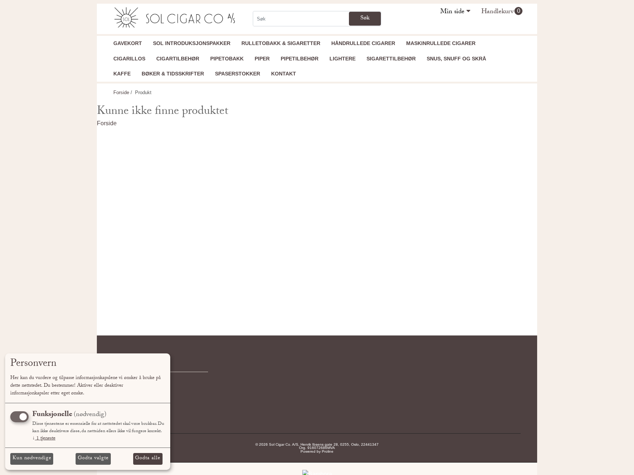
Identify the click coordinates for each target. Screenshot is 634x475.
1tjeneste (43, 438)
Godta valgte (93, 458)
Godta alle (147, 458)
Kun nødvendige (31, 458)
